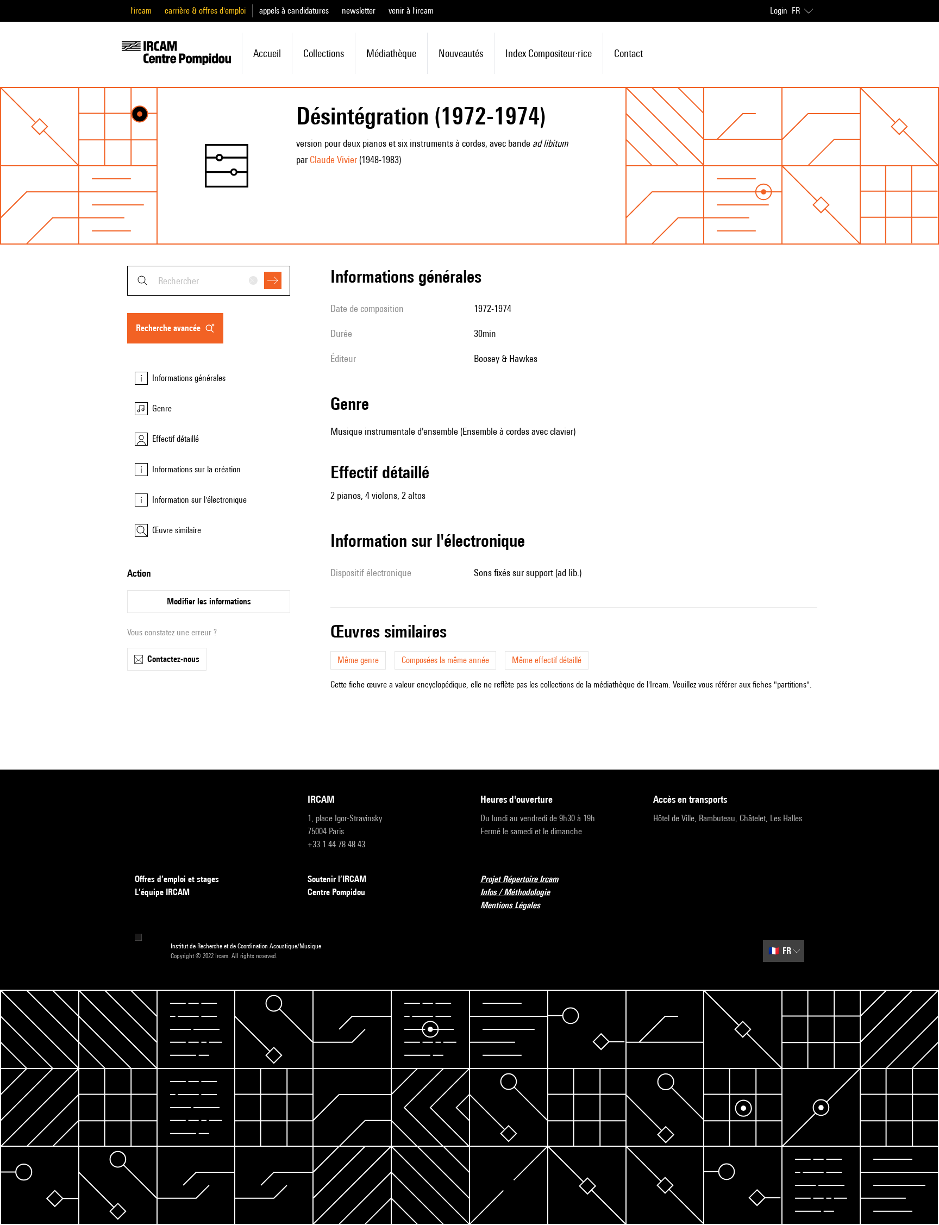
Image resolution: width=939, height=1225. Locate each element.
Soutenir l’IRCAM (337, 879)
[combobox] (208, 281)
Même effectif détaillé (546, 660)
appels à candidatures (294, 10)
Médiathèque (391, 53)
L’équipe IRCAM (162, 892)
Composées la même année (445, 660)
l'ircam (141, 10)
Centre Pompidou (336, 892)
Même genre (358, 660)
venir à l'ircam (411, 10)
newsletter (358, 10)
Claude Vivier (333, 159)
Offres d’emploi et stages (177, 879)
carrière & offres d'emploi (205, 10)
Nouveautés (461, 53)
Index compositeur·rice (548, 53)
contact (628, 53)
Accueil (267, 53)
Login (778, 10)
